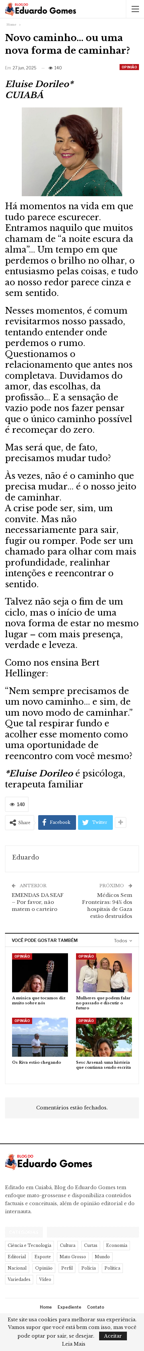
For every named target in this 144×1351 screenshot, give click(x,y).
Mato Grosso (73, 1256)
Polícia (88, 1268)
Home (46, 1307)
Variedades (19, 1279)
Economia (116, 1245)
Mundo (102, 1256)
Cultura (67, 1245)
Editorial (17, 1256)
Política (112, 1268)
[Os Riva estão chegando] (40, 1037)
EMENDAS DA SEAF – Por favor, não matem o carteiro (38, 902)
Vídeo (45, 1279)
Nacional (17, 1268)
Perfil (67, 1268)
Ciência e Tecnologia (29, 1245)
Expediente (69, 1307)
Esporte (42, 1256)
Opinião (129, 67)
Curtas (90, 1245)
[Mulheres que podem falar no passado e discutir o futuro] (104, 972)
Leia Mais (73, 1344)
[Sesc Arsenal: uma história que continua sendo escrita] (104, 1037)
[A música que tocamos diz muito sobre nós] (40, 972)
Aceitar (113, 1336)
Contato (95, 1307)
